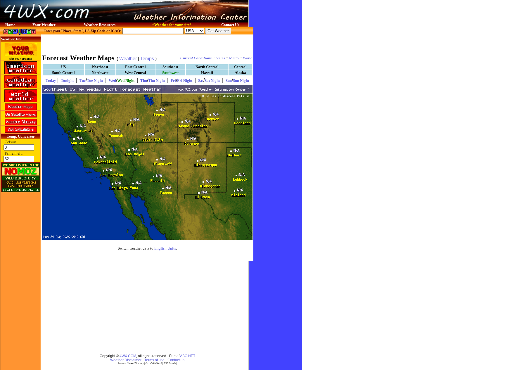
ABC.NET (187, 356)
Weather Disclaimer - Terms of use (137, 360)
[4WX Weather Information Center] (58, 20)
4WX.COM (128, 356)
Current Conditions (196, 58)
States (220, 58)
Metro (234, 58)
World (247, 58)
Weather (128, 58)
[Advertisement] (147, 44)
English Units (165, 248)
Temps (147, 58)
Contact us (175, 360)
